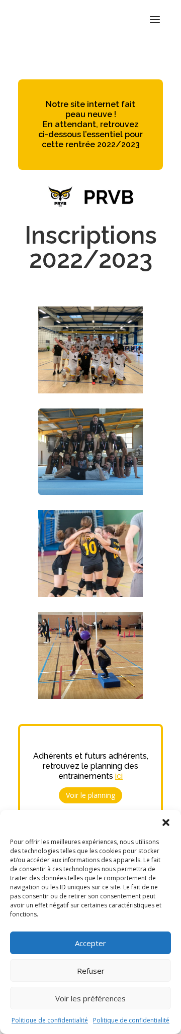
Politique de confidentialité (50, 1020)
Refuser (91, 971)
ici (119, 776)
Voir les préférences (90, 998)
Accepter (90, 943)
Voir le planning (90, 795)
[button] (166, 822)
